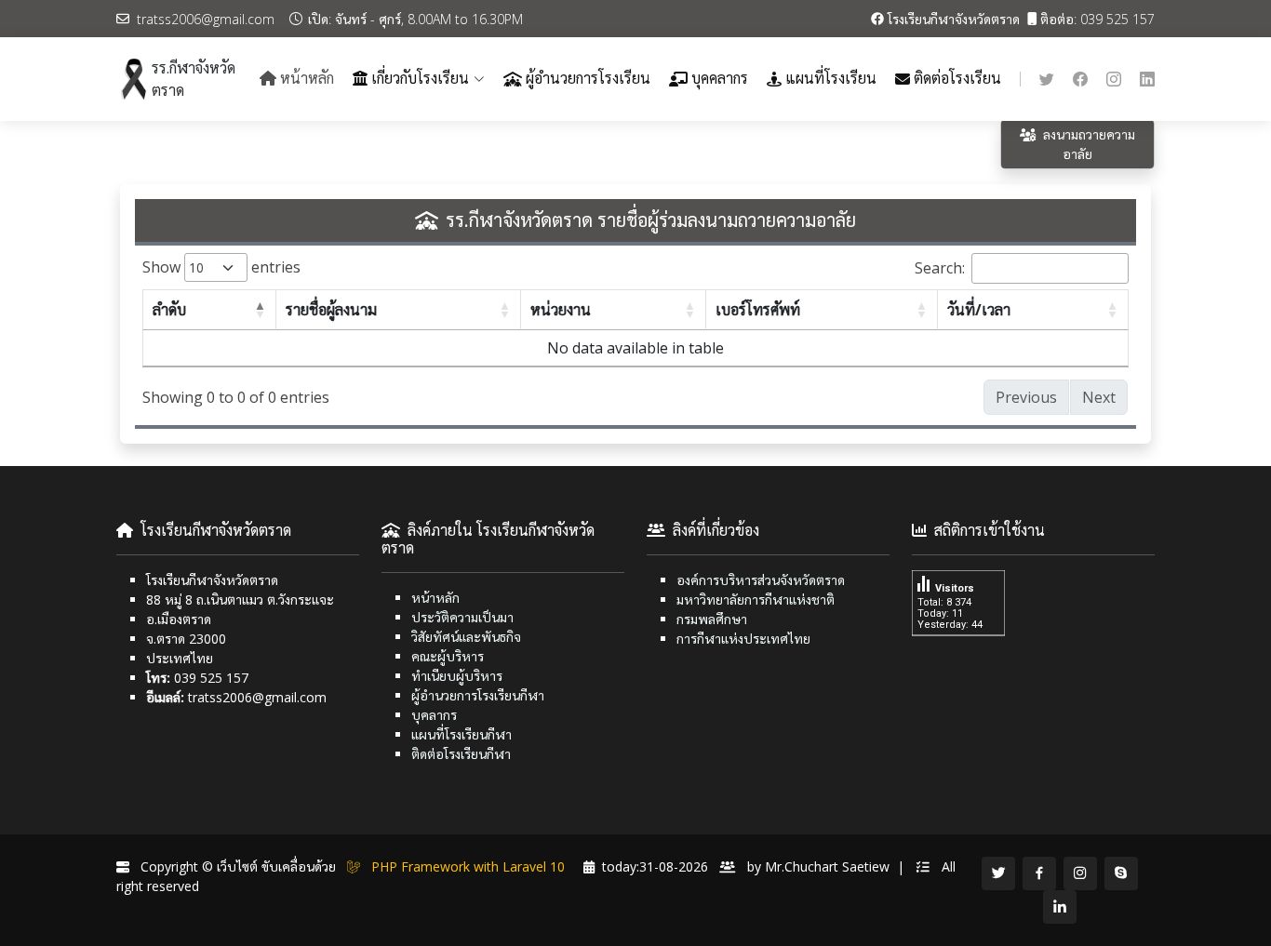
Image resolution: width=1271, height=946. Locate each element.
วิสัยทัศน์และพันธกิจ (466, 637)
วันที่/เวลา (978, 310)
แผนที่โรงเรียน (830, 78)
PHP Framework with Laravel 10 (472, 866)
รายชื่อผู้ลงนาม (331, 310)
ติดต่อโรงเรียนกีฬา (461, 754)
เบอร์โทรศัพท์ (758, 310)
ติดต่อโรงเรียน (957, 78)
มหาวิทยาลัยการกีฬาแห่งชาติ (755, 599)
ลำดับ (169, 310)
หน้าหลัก (435, 597)
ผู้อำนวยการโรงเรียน (588, 78)
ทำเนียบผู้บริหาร (456, 676)
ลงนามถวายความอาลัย (1089, 144)
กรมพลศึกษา (711, 619)
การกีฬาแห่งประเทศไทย (743, 638)
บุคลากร (434, 715)
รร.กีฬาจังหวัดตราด (193, 79)
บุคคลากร (719, 78)
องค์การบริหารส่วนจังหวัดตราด (760, 580)
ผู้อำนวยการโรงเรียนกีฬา (477, 695)
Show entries (205, 267)
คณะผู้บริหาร (447, 656)
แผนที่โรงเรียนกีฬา (461, 734)
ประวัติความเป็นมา (462, 617)
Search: (940, 268)
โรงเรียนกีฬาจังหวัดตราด (954, 19)
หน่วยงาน (560, 310)
